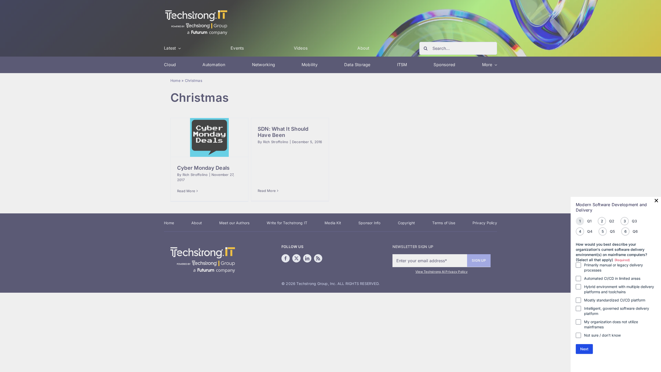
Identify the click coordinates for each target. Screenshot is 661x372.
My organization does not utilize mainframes (611, 324)
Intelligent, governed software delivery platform (616, 311)
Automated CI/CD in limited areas (612, 278)
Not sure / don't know (602, 335)
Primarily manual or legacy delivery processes (613, 267)
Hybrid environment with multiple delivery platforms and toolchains (619, 289)
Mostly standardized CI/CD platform (614, 300)
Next (584, 349)
